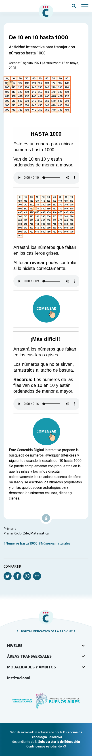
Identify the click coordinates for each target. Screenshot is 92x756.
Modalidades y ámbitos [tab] (31, 667)
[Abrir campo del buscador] (74, 6)
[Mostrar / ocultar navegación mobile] (84, 6)
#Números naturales (54, 543)
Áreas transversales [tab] (29, 656)
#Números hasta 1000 (21, 543)
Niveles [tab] (14, 645)
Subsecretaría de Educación (59, 741)
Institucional (18, 678)
